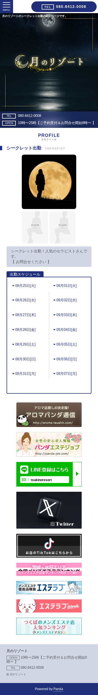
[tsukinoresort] (49, 485)
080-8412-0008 (24, 116)
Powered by (49, 689)
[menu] (6, 4)
